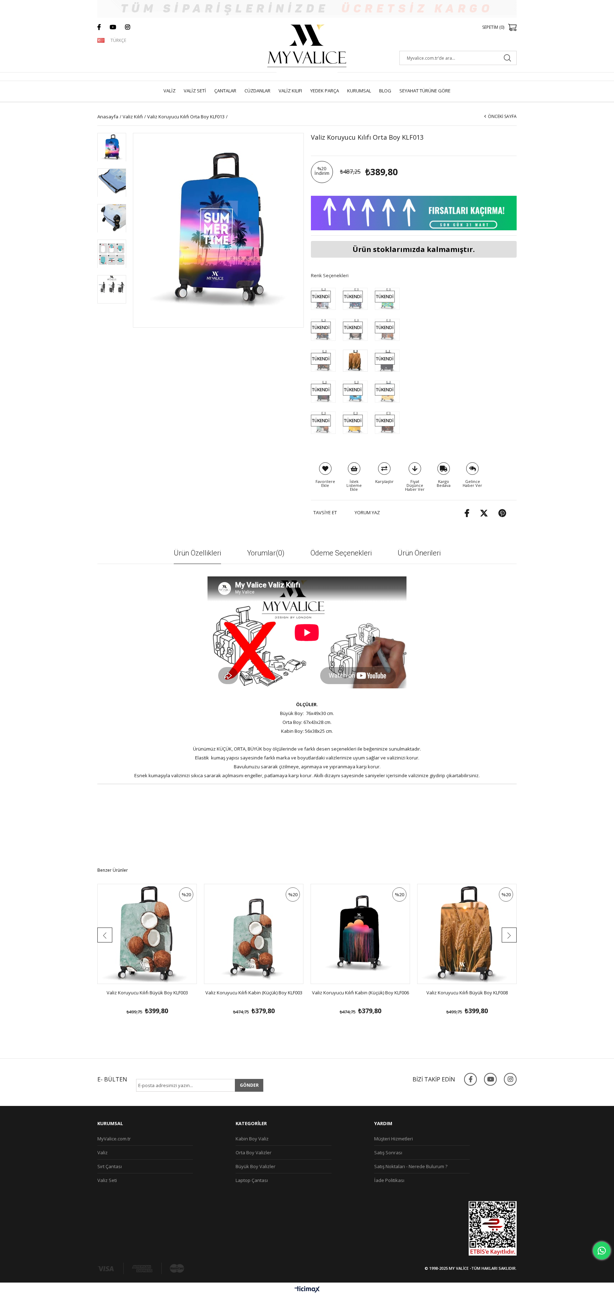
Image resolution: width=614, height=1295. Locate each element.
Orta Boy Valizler (253, 1152)
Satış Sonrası (388, 1152)
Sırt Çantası (109, 1166)
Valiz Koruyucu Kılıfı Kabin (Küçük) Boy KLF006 (360, 992)
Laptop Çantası (252, 1180)
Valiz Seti (195, 90)
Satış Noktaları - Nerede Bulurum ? (410, 1166)
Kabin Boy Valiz (252, 1138)
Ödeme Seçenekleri (341, 553)
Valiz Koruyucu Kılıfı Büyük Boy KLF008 (467, 992)
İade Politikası (389, 1180)
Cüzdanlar (257, 90)
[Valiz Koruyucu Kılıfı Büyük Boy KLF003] (147, 934)
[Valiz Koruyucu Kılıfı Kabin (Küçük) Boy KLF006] (360, 934)
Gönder (249, 1085)
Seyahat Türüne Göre (425, 90)
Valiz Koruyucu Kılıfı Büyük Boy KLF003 (147, 992)
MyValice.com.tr (114, 1138)
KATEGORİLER (251, 1123)
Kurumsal (359, 90)
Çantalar (225, 90)
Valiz (169, 90)
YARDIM (383, 1123)
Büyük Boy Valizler (255, 1166)
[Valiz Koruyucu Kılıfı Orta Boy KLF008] (355, 360)
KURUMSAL (110, 1123)
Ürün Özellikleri (197, 553)
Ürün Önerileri (419, 553)
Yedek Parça (324, 90)
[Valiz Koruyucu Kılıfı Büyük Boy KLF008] (467, 934)
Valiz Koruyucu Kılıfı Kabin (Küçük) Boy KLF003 (253, 992)
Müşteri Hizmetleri (393, 1138)
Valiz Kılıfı (290, 90)
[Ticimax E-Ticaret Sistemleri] (307, 1289)
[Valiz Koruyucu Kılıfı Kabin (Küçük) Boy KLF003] (253, 934)
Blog (385, 90)
